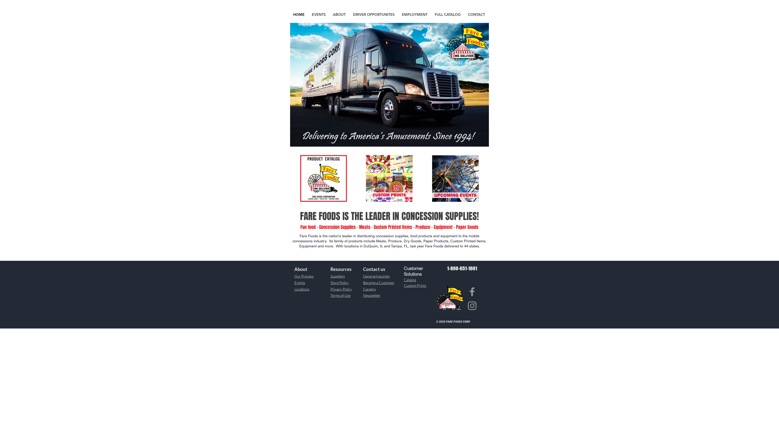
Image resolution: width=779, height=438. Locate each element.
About (300, 269)
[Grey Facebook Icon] (472, 291)
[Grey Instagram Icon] (472, 305)
